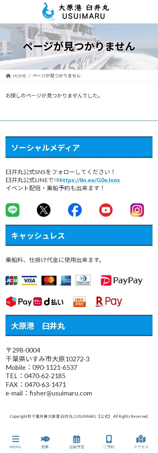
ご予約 (108, 447)
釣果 (45, 447)
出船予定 (76, 447)
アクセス (141, 447)
